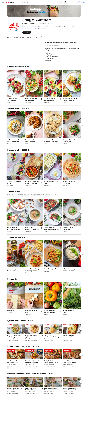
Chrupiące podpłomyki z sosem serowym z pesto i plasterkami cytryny (62, 42)
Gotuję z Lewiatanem (11, 338)
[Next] (81, 82)
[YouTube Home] (10, 2)
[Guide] (3, 2)
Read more (48, 60)
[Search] (59, 2)
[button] (48, 60)
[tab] (9, 37)
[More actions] (23, 99)
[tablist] (44, 37)
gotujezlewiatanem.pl (30, 28)
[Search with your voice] (65, 2)
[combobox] (40, 2)
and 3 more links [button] (40, 28)
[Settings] (75, 2)
